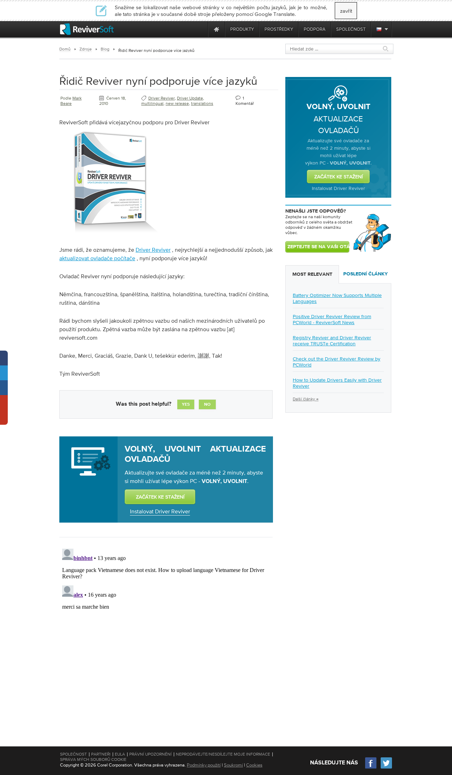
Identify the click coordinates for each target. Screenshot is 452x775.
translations (202, 103)
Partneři (101, 754)
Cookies (254, 765)
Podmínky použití (204, 765)
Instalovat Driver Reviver (160, 511)
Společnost (73, 754)
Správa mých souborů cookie (93, 759)
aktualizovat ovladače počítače (97, 258)
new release (177, 103)
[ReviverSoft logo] (87, 29)
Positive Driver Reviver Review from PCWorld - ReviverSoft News (332, 319)
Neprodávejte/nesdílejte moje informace (223, 754)
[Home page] (216, 29)
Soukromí (233, 765)
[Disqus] (165, 634)
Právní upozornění (150, 754)
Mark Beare (71, 101)
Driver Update (190, 98)
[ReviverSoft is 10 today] (201, 29)
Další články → (306, 399)
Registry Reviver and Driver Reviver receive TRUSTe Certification (332, 340)
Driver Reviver (161, 98)
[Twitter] (386, 767)
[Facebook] (371, 767)
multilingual (152, 103)
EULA (120, 754)
